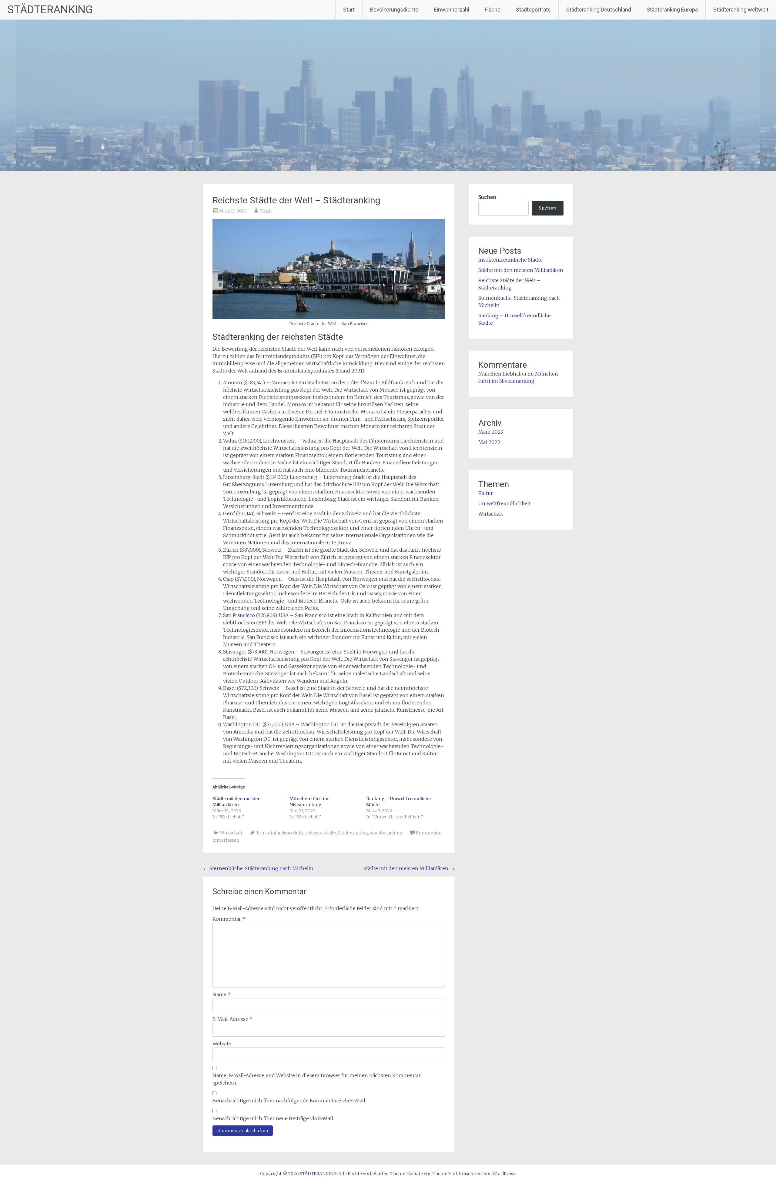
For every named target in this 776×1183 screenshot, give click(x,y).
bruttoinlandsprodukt (280, 833)
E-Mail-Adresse (232, 1019)
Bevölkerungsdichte (394, 9)
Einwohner (403, 356)
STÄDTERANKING (50, 9)
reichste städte (320, 833)
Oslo (228, 579)
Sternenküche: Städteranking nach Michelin (258, 868)
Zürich (231, 550)
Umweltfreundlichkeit (504, 503)
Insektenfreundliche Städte (510, 260)
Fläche (492, 9)
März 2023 (490, 432)
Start (349, 9)
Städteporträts (533, 9)
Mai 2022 (489, 442)
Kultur (485, 493)
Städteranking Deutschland (598, 9)
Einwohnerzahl (451, 9)
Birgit (265, 211)
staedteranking (386, 833)
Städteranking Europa (672, 9)
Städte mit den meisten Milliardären (408, 868)
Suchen (487, 197)
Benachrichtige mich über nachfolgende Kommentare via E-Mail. (289, 1101)
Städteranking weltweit (740, 9)
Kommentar (228, 919)
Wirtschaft (231, 833)
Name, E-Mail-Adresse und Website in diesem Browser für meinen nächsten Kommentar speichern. (316, 1079)
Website (221, 1044)
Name (221, 994)
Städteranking (353, 833)
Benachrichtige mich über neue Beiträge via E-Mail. (273, 1118)
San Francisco (239, 615)
